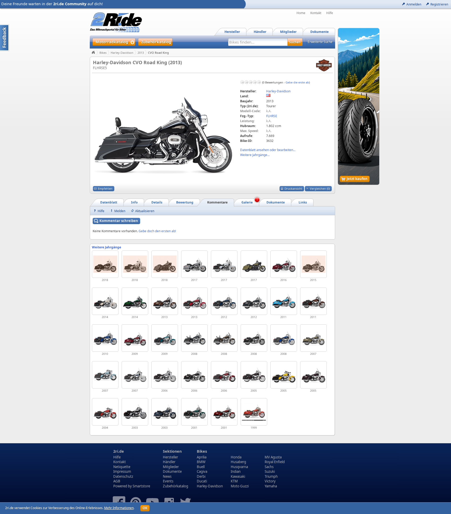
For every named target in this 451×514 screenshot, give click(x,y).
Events (168, 481)
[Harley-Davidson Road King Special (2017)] (254, 264)
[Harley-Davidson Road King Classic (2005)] (254, 375)
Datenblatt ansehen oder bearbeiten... (267, 150)
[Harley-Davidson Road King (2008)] (194, 338)
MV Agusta (273, 457)
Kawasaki (238, 476)
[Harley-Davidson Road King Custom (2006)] (224, 375)
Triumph (271, 476)
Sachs (269, 466)
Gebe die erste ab (297, 82)
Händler (169, 461)
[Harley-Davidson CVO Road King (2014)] (135, 301)
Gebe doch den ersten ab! (157, 231)
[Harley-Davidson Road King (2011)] (283, 301)
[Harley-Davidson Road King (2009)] (135, 338)
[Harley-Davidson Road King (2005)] (313, 375)
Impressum (122, 471)
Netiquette (121, 466)
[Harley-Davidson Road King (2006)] (194, 375)
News (167, 476)
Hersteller (170, 457)
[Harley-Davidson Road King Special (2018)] (164, 264)
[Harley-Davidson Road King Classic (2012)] (224, 301)
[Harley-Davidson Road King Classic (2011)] (313, 301)
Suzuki (270, 471)
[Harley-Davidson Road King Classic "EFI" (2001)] (194, 412)
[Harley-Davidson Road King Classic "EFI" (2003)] (135, 412)
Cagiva (202, 471)
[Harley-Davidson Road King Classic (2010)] (105, 338)
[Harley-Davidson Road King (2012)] (254, 301)
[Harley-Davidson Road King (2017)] (194, 264)
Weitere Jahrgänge (106, 247)
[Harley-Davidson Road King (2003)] (164, 412)
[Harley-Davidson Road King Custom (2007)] (105, 375)
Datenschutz (123, 476)
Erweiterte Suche (320, 42)
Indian (236, 471)
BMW (201, 461)
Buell (201, 466)
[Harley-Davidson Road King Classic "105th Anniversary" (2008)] (224, 338)
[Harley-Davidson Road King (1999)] (254, 412)
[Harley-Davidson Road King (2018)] (105, 264)
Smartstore (141, 486)
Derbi (201, 476)
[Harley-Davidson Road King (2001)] (224, 412)
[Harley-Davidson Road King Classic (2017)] (224, 264)
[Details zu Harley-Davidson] (324, 65)
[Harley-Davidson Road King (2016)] (283, 264)
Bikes (102, 53)
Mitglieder (171, 466)
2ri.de (118, 451)
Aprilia (201, 457)
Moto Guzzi (240, 486)
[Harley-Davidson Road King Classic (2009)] (164, 338)
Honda (236, 457)
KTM (234, 481)
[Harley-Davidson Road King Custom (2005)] (283, 375)
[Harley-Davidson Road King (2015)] (313, 264)
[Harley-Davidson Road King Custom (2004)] (105, 412)
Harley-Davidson (122, 53)
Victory (270, 481)
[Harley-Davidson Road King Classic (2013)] (194, 301)
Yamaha (271, 486)
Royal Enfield (275, 461)
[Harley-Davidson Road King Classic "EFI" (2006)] (164, 375)
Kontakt (315, 13)
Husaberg (238, 461)
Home (300, 13)
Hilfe (329, 13)
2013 (141, 53)
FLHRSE (271, 116)
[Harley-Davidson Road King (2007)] (313, 338)
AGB (116, 481)
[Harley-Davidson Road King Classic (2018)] (135, 264)
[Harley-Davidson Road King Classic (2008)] (283, 338)
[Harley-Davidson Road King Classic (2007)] (135, 375)
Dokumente (172, 471)
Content (4, 37)
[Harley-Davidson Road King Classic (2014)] (105, 301)
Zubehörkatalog (175, 486)
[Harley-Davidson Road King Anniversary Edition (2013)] (164, 301)
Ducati (202, 481)
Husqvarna (239, 466)
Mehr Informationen (119, 508)
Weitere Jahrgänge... (255, 155)
